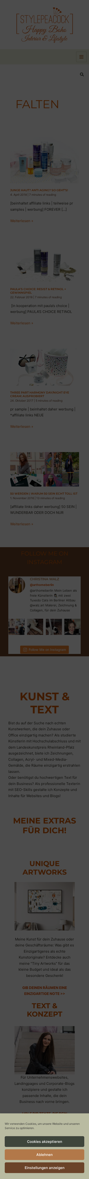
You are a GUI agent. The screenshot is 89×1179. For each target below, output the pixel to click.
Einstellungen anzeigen (45, 1167)
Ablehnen (44, 1154)
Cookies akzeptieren (44, 1141)
